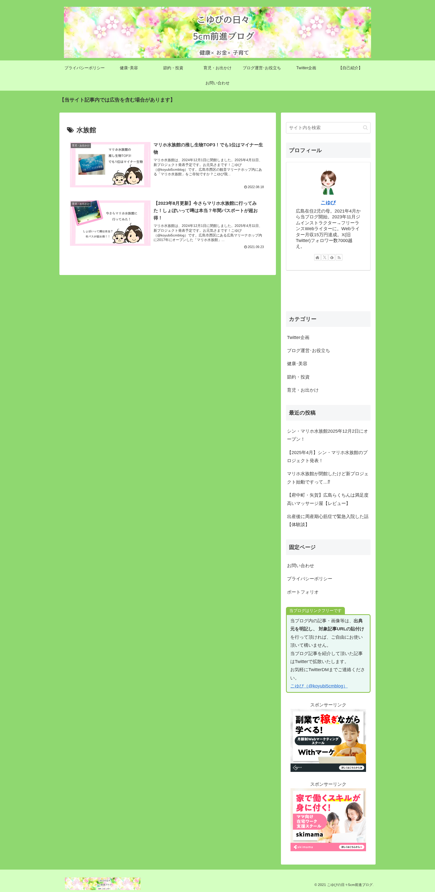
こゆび (328, 202)
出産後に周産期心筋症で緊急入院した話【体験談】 (328, 520)
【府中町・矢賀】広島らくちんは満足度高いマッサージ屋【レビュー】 (328, 499)
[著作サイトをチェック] (317, 257)
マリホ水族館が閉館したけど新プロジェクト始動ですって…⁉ (328, 477)
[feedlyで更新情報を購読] (332, 257)
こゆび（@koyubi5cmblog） (319, 686)
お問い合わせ (300, 565)
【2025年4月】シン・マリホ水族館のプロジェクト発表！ (327, 456)
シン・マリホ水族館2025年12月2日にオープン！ (327, 435)
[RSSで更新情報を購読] (339, 257)
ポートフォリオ (303, 592)
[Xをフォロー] (324, 257)
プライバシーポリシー (309, 578)
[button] (365, 127)
